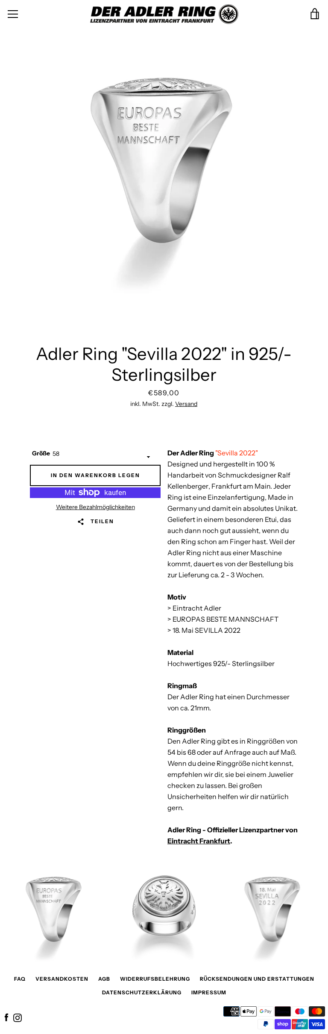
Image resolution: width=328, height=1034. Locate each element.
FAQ (20, 979)
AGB (104, 979)
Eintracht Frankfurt (198, 841)
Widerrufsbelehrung (155, 979)
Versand (186, 404)
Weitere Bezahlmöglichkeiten (95, 507)
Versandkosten (61, 979)
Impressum (208, 992)
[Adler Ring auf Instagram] (17, 1017)
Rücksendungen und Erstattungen (257, 979)
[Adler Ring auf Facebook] (6, 1017)
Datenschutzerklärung (142, 992)
